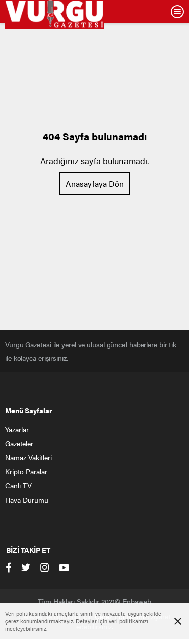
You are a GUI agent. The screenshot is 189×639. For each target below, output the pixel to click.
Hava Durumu (26, 499)
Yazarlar (17, 429)
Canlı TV (18, 485)
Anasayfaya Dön (95, 183)
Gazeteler (19, 443)
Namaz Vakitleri (28, 457)
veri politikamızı (128, 621)
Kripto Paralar (26, 471)
